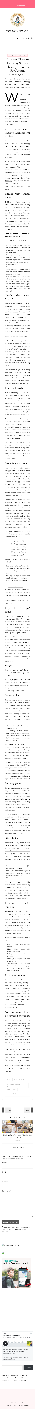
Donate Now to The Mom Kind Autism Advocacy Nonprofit (17, 4)
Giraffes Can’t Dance (12, 537)
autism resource (12, 1082)
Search (28, 1368)
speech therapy (11, 1089)
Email (4, 1172)
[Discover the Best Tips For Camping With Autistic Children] (6, 1110)
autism (9, 1079)
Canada (23, 1380)
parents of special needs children (17, 113)
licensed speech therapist (15, 1023)
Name (5, 1162)
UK (15, 1380)
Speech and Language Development (13, 1086)
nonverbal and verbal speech (17, 851)
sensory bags (18, 711)
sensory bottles (20, 714)
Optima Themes (23, 1405)
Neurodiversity (20, 55)
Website (5, 1181)
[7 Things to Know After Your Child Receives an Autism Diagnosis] (28, 1110)
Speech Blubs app (15, 587)
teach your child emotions (19, 484)
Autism (11, 55)
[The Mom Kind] (17, 20)
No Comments (17, 1094)
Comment (6, 1191)
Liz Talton (23, 75)
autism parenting (19, 1079)
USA (11, 1380)
